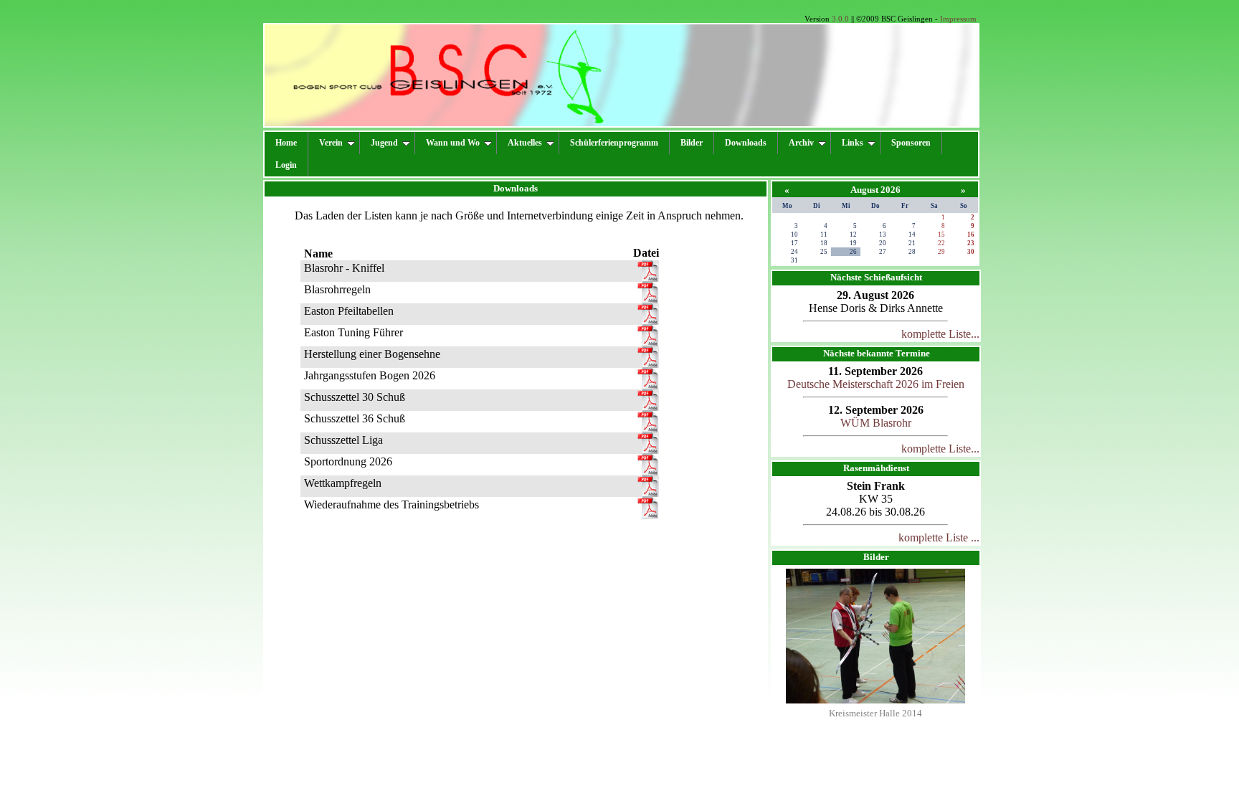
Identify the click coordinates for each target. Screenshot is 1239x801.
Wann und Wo (453, 143)
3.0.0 (840, 18)
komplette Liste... (940, 334)
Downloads (745, 143)
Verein (331, 143)
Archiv (801, 143)
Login (286, 165)
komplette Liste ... (938, 537)
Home (286, 143)
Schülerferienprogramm (614, 143)
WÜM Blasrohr (875, 423)
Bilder (691, 143)
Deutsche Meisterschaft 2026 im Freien (875, 384)
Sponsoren (911, 143)
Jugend (384, 143)
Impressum (958, 18)
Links (852, 143)
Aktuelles (525, 143)
